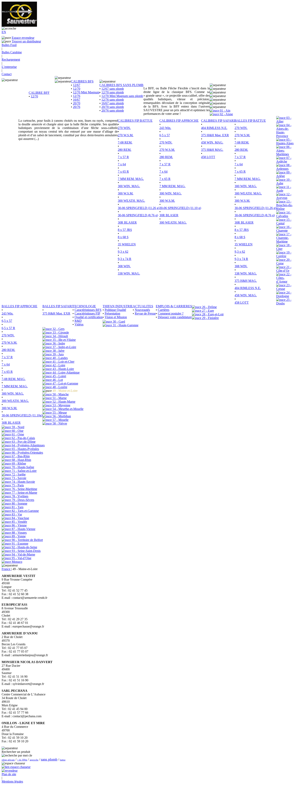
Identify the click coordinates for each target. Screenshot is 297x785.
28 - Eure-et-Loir (212, 314)
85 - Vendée (19, 521)
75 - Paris (17, 485)
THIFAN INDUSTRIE (118, 306)
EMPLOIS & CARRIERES (174, 306)
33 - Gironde (60, 332)
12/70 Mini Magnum (86, 92)
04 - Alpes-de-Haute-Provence (283, 130)
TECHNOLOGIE (84, 306)
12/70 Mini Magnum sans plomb (122, 96)
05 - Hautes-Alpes (285, 141)
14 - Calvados (283, 214)
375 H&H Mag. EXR (215, 135)
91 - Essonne (19, 543)
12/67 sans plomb (112, 88)
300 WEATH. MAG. (131, 200)
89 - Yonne (18, 536)
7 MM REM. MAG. (131, 179)
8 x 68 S (123, 237)
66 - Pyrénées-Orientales (27, 452)
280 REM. (124, 149)
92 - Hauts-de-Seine (24, 547)
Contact (7, 74)
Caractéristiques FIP (87, 313)
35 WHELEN (127, 244)
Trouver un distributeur (26, 41)
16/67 (76, 99)
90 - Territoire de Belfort (27, 540)
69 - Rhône (18, 463)
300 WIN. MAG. (129, 186)
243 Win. (165, 128)
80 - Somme (19, 503)
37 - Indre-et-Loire (64, 347)
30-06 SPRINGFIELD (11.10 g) (180, 208)
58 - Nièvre (59, 423)
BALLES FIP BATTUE (250, 120)
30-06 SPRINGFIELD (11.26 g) (138, 208)
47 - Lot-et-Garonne (65, 383)
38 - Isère (58, 350)
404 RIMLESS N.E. (214, 128)
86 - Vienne (19, 525)
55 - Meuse (59, 412)
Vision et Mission (116, 317)
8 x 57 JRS (125, 229)
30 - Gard (118, 321)
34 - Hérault (60, 336)
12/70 (34, 96)
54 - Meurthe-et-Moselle (67, 409)
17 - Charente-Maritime (283, 237)
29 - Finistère (210, 318)
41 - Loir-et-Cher (63, 361)
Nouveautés (142, 310)
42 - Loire (58, 365)
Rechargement (11, 59)
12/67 (76, 85)
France (6, 569)
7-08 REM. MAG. (13, 379)
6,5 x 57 (164, 135)
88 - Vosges (19, 532)
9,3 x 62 (123, 251)
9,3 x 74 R (124, 259)
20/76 (76, 107)
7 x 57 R (123, 157)
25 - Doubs (283, 301)
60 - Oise (17, 430)
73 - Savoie (18, 478)
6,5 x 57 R (8, 328)
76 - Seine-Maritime (24, 489)
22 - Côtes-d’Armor (283, 278)
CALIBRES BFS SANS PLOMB (121, 85)
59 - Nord (17, 427)
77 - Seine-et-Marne (24, 492)
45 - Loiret (59, 376)
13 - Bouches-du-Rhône (284, 205)
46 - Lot (57, 379)
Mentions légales (12, 781)
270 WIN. (124, 128)
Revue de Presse (145, 313)
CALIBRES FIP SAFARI (218, 120)
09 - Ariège (283, 174)
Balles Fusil (9, 45)
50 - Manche (60, 394)
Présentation (112, 313)
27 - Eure (207, 310)
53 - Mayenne (61, 405)
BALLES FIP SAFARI (57, 306)
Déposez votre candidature (175, 317)
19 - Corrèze (283, 254)
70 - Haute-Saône (22, 467)
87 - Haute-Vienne (23, 529)
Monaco (16, 561)
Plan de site (9, 774)
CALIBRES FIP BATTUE (135, 120)
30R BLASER (127, 222)
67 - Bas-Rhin (20, 456)
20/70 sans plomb (112, 107)
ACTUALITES (143, 306)
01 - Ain (224, 110)
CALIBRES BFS (82, 81)
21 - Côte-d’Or (283, 268)
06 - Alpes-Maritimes (283, 150)
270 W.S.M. (125, 135)
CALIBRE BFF (39, 92)
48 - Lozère (59, 387)
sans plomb (49, 759)
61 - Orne (17, 434)
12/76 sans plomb (112, 99)
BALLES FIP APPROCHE (19, 306)
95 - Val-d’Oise (21, 558)
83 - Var (16, 514)
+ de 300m (22, 760)
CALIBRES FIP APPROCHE (179, 120)
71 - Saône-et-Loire (24, 470)
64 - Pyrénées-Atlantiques (28, 445)
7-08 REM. (125, 142)
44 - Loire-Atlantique (66, 372)
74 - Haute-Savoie (23, 481)
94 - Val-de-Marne (23, 554)
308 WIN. (124, 266)
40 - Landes (60, 358)
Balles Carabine (12, 52)
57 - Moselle (60, 420)
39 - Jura (58, 354)
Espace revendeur (23, 37)
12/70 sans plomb (112, 92)
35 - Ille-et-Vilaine (64, 339)
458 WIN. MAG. (212, 142)
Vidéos (79, 324)
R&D (78, 320)
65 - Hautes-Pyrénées (25, 449)
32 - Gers (58, 329)
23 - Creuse (283, 287)
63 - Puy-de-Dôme (23, 441)
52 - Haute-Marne (63, 401)
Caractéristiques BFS (88, 310)
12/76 (76, 96)
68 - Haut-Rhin (21, 460)
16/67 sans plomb (112, 103)
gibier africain (8, 760)
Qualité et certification (89, 317)
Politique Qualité (115, 310)
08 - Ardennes (283, 166)
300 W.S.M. (125, 193)
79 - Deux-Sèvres (22, 500)
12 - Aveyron (283, 196)
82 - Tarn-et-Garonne (25, 510)
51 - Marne (59, 398)
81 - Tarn (17, 507)
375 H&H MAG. (212, 149)
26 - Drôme (209, 307)
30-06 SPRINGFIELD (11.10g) (22, 415)
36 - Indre (58, 343)
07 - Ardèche (283, 159)
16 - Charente (283, 228)
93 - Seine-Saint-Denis (26, 551)
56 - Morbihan (61, 416)
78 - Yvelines (19, 496)
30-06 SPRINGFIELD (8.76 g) (138, 215)
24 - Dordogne (283, 294)
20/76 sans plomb (112, 110)
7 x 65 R (123, 171)
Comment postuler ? (170, 313)
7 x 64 (122, 164)
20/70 (76, 103)
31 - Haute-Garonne (125, 325)
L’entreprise (9, 67)
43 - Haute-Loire (63, 369)
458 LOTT (208, 157)
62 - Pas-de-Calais (23, 438)
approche (34, 760)
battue (62, 760)
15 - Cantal (283, 221)
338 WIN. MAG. (129, 273)
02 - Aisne (226, 114)
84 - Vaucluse (20, 518)
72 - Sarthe (18, 474)
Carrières (163, 310)
